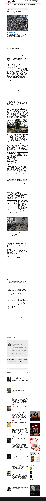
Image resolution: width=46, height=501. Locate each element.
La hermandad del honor (24, 12)
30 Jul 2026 (34, 473)
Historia (15, 4)
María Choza (17, 425)
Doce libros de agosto (15, 471)
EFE (16, 391)
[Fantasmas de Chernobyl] (17, 23)
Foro (34, 4)
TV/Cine (28, 4)
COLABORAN (26, 0)
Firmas (8, 4)
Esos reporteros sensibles (36, 471)
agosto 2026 (32, 480)
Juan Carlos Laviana (18, 378)
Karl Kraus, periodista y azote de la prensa (19, 377)
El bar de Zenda (34, 472)
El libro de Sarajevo (35, 475)
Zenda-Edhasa (32, 4)
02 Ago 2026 (34, 469)
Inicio (7, 6)
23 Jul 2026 (34, 477)
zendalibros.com (18, 409)
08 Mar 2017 (8, 12)
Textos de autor (12, 6)
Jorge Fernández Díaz (12, 12)
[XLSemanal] (37, 1)
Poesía (11, 4)
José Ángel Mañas (18, 488)
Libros (18, 4)
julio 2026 (32, 482)
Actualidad (21, 4)
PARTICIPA (32, 0)
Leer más (13, 404)
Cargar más (17, 495)
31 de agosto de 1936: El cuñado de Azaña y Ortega (20, 487)
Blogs (24, 4)
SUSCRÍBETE (29, 0)
